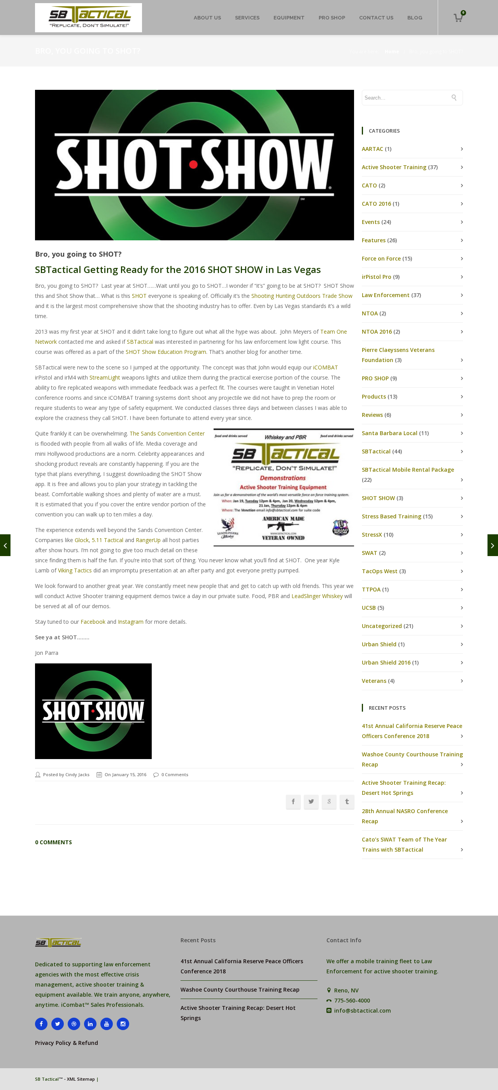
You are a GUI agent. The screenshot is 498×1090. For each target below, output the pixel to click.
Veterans (374, 680)
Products (374, 396)
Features (374, 240)
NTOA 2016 (377, 331)
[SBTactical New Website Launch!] (5, 545)
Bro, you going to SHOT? (436, 51)
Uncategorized (382, 626)
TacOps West (380, 571)
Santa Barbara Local (389, 433)
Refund (88, 1042)
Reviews (372, 414)
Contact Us (376, 18)
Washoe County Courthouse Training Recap (240, 989)
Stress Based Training (391, 516)
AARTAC (372, 148)
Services (247, 18)
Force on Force (381, 258)
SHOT (139, 295)
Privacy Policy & (56, 1042)
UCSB (369, 607)
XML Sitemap (81, 1079)
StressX (372, 534)
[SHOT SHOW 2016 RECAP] (492, 545)
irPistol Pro (376, 276)
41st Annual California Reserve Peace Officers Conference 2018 (242, 966)
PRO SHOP (332, 18)
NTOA (370, 313)
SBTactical (376, 451)
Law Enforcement (386, 295)
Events (371, 222)
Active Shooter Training (394, 167)
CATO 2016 (376, 203)
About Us (207, 18)
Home (392, 51)
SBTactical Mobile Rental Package (408, 469)
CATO (369, 185)
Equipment (289, 18)
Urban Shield (379, 644)
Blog (414, 18)
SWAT (369, 552)
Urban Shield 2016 (386, 662)
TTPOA (371, 589)
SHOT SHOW (378, 498)
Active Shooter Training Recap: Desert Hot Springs (238, 1013)
